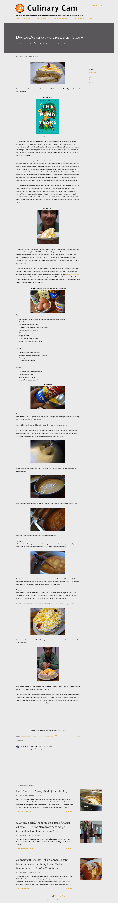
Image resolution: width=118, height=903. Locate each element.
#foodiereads (92, 72)
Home (17, 18)
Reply (23, 751)
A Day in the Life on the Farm (29, 746)
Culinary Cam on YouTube (42, 18)
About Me (27, 18)
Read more (69, 811)
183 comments (26, 811)
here (63, 730)
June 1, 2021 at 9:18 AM (45, 746)
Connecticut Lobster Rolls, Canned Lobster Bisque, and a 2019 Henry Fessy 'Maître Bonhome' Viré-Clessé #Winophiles (42, 864)
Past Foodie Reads (78, 18)
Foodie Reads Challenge (61, 18)
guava (90, 75)
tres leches (92, 82)
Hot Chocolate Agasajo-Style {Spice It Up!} (41, 791)
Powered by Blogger (60, 896)
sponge (91, 77)
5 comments (25, 888)
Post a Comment (27, 849)
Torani (91, 80)
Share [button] (91, 63)
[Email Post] (56, 736)
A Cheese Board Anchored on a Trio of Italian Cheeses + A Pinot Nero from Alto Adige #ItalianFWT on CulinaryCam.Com (43, 827)
